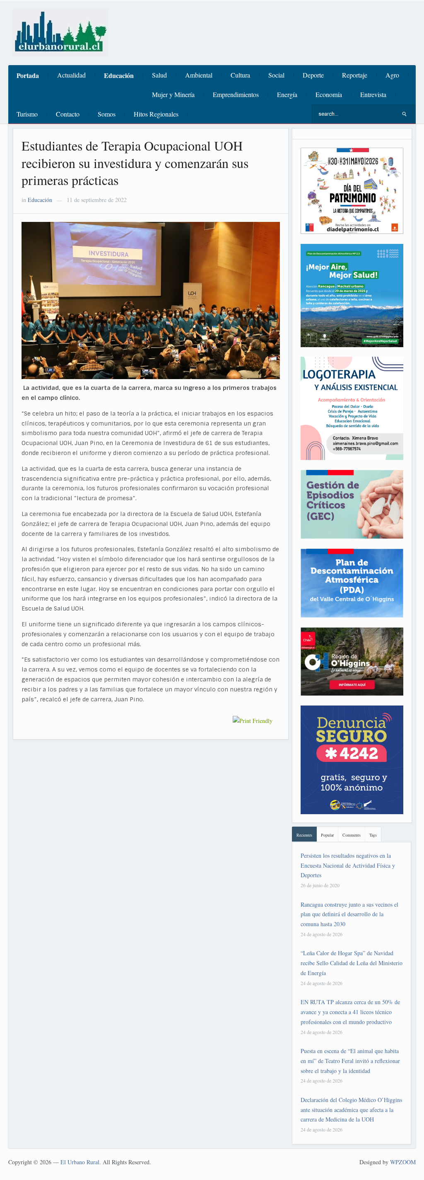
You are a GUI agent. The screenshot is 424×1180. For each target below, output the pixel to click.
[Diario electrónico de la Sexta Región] (60, 32)
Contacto (68, 113)
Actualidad (71, 75)
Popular (327, 835)
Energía (287, 94)
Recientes (304, 835)
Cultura (240, 75)
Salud (159, 75)
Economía (329, 94)
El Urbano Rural (79, 1162)
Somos (107, 113)
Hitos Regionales (156, 113)
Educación (119, 75)
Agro (392, 75)
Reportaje (354, 75)
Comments (351, 835)
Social (276, 75)
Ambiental (198, 75)
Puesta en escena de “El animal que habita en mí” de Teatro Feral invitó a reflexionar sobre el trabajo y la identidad (350, 1061)
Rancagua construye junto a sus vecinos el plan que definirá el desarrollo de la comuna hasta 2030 (349, 914)
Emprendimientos (236, 94)
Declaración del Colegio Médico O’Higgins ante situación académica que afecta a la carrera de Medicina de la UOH (351, 1110)
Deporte (313, 75)
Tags (373, 835)
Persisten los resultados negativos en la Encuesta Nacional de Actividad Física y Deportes (348, 865)
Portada (28, 75)
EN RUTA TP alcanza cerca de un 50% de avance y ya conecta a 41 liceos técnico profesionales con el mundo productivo (350, 1012)
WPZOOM (403, 1162)
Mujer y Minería (173, 94)
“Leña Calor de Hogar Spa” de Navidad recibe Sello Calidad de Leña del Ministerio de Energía (351, 963)
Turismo (27, 113)
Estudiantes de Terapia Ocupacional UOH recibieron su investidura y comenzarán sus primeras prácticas (135, 162)
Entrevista (373, 94)
